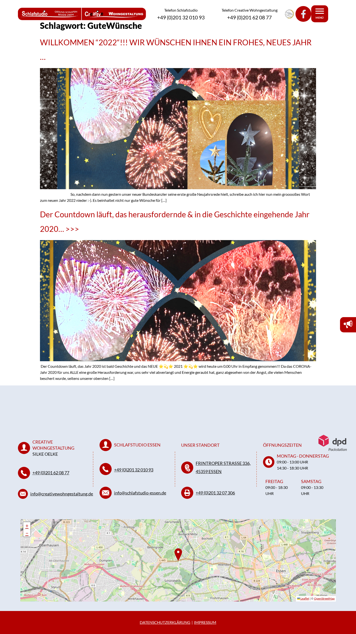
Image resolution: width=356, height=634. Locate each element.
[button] (27, 525)
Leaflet (304, 598)
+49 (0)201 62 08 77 (50, 472)
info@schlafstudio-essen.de (140, 492)
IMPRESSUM (205, 622)
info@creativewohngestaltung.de (61, 493)
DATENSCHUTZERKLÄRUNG (165, 622)
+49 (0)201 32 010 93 (133, 469)
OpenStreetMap (324, 598)
